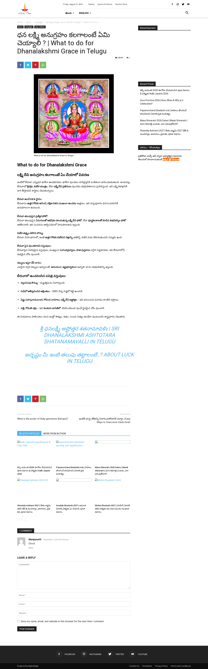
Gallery (91, 4)
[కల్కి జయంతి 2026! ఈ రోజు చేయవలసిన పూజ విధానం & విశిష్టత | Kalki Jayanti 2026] (35, 452)
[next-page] (24, 518)
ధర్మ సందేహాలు (40, 27)
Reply (31, 548)
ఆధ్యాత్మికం (38, 22)
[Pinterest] (35, 65)
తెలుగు (68, 12)
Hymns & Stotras (105, 4)
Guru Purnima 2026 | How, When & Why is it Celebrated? (161, 102)
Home (20, 22)
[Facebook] (172, 4)
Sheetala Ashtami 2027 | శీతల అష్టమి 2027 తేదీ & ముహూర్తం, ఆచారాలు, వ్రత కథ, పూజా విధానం (34, 508)
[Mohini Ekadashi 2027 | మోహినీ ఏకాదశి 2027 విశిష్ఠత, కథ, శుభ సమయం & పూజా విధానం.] (112, 490)
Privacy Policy (161, 666)
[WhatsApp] (43, 65)
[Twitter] (183, 4)
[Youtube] (188, 4)
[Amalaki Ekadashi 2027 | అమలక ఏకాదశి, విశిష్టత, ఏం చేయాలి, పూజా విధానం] (73, 490)
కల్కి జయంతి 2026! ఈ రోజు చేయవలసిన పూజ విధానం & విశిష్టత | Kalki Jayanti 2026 (34, 470)
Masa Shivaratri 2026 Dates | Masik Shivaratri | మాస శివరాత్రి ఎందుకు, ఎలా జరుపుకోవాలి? (112, 470)
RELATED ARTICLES (29, 433)
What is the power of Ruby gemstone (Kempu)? (42, 418)
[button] (187, 13)
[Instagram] (177, 4)
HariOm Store (121, 4)
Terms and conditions (181, 666)
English (84, 12)
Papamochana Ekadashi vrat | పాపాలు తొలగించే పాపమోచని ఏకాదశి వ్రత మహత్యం (73, 470)
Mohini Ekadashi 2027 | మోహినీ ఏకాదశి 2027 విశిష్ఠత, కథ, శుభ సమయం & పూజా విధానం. (112, 508)
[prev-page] (19, 518)
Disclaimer (147, 666)
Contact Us (134, 666)
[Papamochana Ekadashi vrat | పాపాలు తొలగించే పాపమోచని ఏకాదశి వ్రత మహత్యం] (73, 452)
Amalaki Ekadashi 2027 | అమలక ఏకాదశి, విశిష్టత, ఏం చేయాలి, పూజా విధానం (71, 508)
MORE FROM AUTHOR (54, 433)
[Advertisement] (74, 375)
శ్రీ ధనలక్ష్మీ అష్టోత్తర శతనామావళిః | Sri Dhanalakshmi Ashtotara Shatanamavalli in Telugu (79, 335)
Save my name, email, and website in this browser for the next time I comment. (62, 621)
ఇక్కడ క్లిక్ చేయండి (171, 159)
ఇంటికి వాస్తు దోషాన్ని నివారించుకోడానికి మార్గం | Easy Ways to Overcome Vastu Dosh (104, 420)
